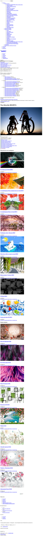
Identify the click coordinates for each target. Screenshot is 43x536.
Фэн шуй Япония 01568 (5, 341)
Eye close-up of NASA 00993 (6, 169)
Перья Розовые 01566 (5, 383)
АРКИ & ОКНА (10, 5)
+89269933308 (5, 58)
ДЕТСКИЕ (9, 12)
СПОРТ (8, 22)
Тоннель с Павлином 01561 (6, 467)
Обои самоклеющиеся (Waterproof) (11, 81)
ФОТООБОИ (7, 3)
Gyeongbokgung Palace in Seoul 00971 (8, 211)
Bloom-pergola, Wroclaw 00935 (7, 275)
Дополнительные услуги (4, 101)
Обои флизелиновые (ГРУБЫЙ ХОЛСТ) (12, 90)
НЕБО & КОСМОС (10, 16)
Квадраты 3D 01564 (4, 404)
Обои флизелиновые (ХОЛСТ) (10, 84)
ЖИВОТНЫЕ (9, 13)
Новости (4, 501)
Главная (1, 63)
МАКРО (8, 26)
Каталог (4, 2)
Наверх (3, 534)
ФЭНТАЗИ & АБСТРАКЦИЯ (12, 15)
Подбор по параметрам (8, 172)
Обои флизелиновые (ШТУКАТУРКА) (12, 89)
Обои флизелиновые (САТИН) (10, 83)
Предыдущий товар (3, 64)
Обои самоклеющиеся (8, 77)
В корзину (2, 102)
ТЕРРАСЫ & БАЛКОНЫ (11, 6)
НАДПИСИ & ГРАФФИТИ (12, 14)
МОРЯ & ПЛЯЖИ (10, 9)
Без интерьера (2, 148)
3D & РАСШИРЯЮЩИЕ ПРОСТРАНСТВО (15, 4)
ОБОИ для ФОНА (10, 21)
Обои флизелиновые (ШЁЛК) (10, 93)
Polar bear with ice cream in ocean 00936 (9, 254)
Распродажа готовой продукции (10, 45)
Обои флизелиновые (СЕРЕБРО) (10, 95)
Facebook (4, 516)
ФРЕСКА (8, 7)
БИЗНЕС (8, 23)
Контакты (4, 48)
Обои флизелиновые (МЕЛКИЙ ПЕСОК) (12, 79)
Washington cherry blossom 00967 (7, 232)
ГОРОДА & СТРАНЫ (11, 8)
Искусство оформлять (6, 508)
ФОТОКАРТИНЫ (8, 29)
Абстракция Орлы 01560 (6, 489)
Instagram (4, 518)
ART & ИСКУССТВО (11, 19)
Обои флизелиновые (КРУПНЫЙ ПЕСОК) (12, 88)
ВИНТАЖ (8, 20)
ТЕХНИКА (9, 17)
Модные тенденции (6, 512)
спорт (8, 30)
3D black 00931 (3, 296)
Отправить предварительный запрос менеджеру (9, 99)
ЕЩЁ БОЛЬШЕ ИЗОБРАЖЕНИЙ (9, 503)
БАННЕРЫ (7, 44)
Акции (4, 54)
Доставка (4, 46)
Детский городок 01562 (5, 446)
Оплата (4, 47)
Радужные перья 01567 (5, 362)
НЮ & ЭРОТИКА (10, 24)
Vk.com (4, 517)
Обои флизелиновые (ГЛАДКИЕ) (11, 78)
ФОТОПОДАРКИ (8, 28)
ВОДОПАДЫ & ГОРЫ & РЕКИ (12, 10)
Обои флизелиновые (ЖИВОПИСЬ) (11, 85)
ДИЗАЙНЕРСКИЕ (10, 27)
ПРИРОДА (9, 11)
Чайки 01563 (3, 425)
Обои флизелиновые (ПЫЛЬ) (10, 86)
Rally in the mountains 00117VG (5, 65)
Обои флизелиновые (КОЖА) (10, 92)
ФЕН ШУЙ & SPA (10, 25)
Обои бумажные (7, 76)
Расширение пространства (7, 510)
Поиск (12, 61)
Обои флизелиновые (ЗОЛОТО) (10, 94)
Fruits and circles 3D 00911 (6, 317)
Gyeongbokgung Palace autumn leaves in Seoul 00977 (12, 190)
